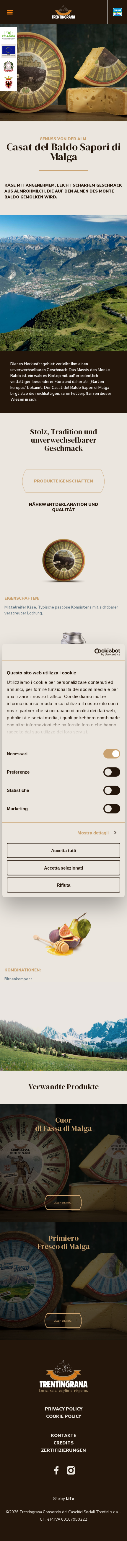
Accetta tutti (63, 850)
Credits (63, 1443)
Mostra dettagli (93, 832)
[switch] (111, 772)
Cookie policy (63, 1416)
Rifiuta (63, 885)
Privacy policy (63, 1409)
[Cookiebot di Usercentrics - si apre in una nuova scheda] (94, 652)
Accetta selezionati (63, 867)
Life (70, 1498)
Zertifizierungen (63, 1450)
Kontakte (63, 1436)
